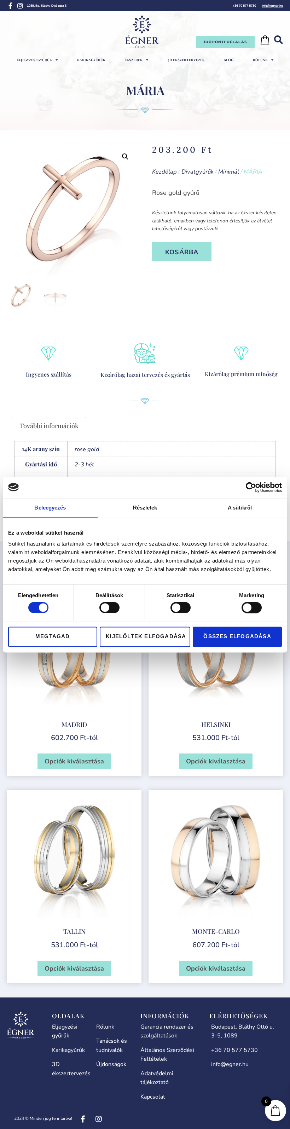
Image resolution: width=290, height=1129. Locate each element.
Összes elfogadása (237, 637)
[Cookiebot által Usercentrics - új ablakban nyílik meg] (251, 487)
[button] (125, 156)
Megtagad (52, 637)
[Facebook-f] (10, 5)
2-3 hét (84, 465)
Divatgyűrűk (197, 172)
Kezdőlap (164, 172)
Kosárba (181, 252)
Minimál (228, 172)
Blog (228, 59)
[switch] (109, 607)
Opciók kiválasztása (74, 761)
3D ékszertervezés (186, 59)
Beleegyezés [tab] (50, 508)
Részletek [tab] (145, 508)
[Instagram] (20, 5)
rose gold (87, 449)
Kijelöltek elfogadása (146, 637)
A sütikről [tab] (240, 508)
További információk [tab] (49, 425)
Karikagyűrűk (91, 59)
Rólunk (260, 59)
